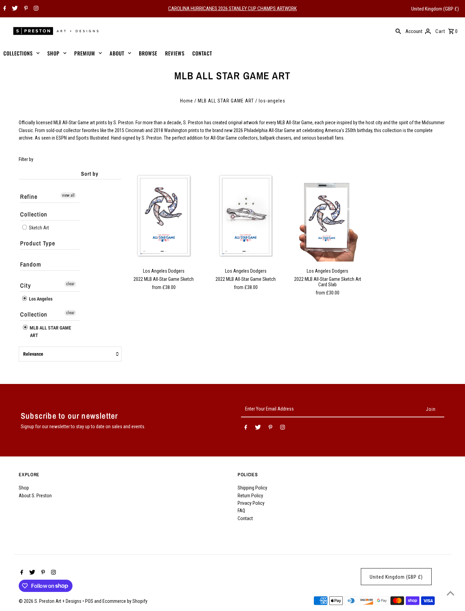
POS (89, 601)
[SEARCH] (398, 31)
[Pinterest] (25, 9)
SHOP (53, 53)
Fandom (30, 264)
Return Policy (250, 495)
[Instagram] (35, 9)
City (25, 285)
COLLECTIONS (18, 53)
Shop (24, 488)
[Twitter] (14, 9)
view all (68, 195)
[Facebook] (4, 9)
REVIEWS (175, 53)
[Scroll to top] (450, 593)
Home (186, 100)
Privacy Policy (251, 503)
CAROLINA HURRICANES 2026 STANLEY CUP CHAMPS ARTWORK (232, 8)
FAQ (241, 510)
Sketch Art (38, 227)
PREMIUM (84, 53)
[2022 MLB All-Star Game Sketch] (164, 216)
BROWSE (148, 53)
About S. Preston (35, 495)
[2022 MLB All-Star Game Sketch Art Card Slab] (327, 216)
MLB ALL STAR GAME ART (226, 100)
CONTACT (202, 53)
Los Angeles (40, 299)
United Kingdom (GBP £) (435, 9)
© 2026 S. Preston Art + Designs (50, 601)
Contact (245, 518)
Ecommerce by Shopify (124, 601)
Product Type (37, 243)
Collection (33, 214)
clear (70, 284)
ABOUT (117, 53)
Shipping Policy (252, 488)
